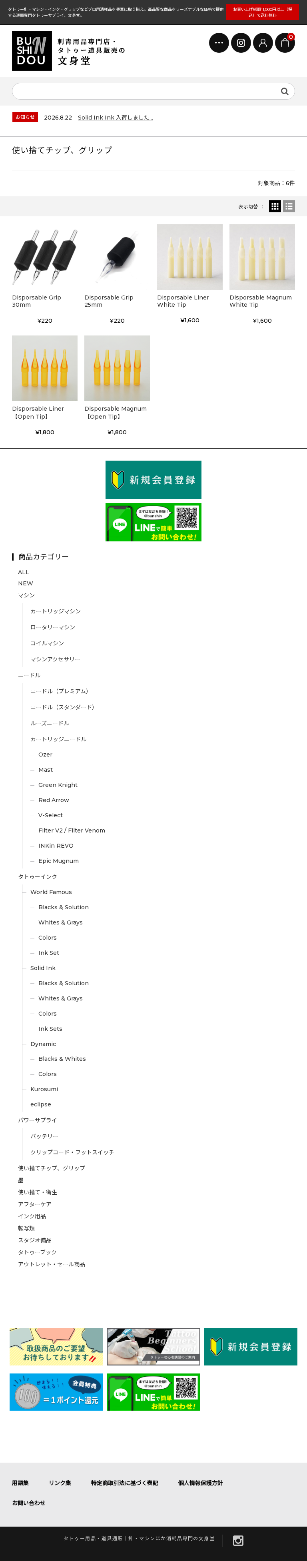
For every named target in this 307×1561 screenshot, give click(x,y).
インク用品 (32, 1216)
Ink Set (48, 952)
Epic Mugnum (58, 860)
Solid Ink (43, 968)
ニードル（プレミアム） (61, 691)
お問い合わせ (29, 1503)
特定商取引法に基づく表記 (124, 1483)
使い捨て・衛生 (37, 1192)
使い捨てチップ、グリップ (51, 1168)
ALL (23, 572)
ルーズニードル (49, 723)
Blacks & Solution (63, 907)
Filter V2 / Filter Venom (71, 830)
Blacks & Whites (62, 1058)
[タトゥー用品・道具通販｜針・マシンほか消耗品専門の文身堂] (72, 51)
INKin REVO (56, 845)
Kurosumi (44, 1089)
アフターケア (35, 1204)
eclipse (40, 1104)
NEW (25, 583)
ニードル (29, 675)
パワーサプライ (37, 1120)
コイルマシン (47, 643)
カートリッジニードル (58, 739)
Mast (45, 769)
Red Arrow (53, 800)
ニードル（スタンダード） (64, 707)
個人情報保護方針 (200, 1483)
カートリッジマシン (55, 611)
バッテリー (44, 1136)
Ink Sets (50, 1028)
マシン (26, 595)
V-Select (50, 815)
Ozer (45, 754)
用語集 (20, 1483)
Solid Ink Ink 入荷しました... (115, 117)
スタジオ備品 (35, 1240)
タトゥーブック (37, 1252)
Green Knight (58, 784)
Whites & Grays (60, 922)
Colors (47, 937)
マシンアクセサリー (55, 659)
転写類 (26, 1228)
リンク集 (60, 1483)
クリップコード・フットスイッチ (72, 1152)
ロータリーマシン (52, 627)
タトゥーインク (37, 876)
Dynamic (43, 1044)
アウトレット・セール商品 (51, 1264)
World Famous (51, 892)
